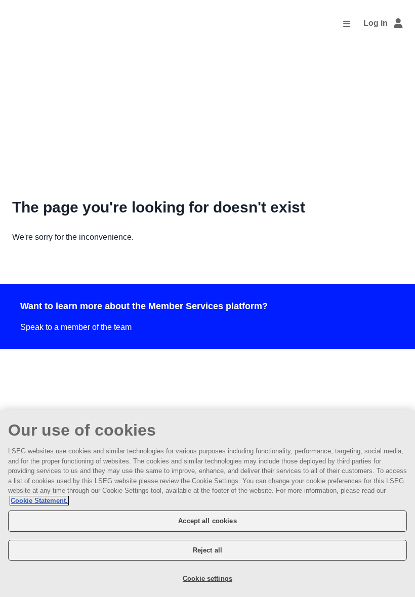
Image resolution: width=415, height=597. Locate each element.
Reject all (207, 550)
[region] (207, 503)
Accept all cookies (207, 521)
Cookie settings (207, 578)
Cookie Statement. (39, 500)
